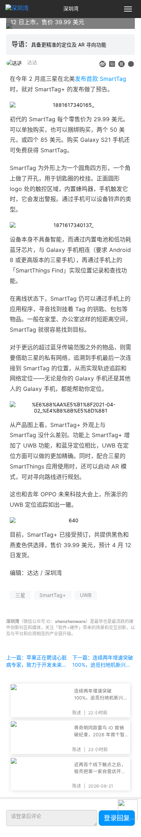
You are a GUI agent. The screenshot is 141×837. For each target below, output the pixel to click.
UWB (85, 595)
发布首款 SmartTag (100, 78)
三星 (20, 595)
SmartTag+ (52, 595)
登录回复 (117, 818)
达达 (32, 62)
